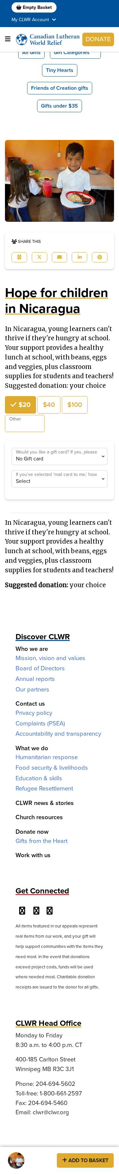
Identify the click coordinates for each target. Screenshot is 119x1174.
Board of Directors (40, 668)
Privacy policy (34, 712)
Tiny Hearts (59, 70)
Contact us (30, 703)
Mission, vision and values (50, 658)
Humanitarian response (47, 757)
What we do (32, 748)
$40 (49, 405)
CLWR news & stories (45, 802)
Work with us (33, 855)
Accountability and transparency (58, 733)
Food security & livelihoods (52, 767)
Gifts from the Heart (41, 840)
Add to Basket (87, 1160)
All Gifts (31, 52)
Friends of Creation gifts (59, 88)
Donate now (32, 831)
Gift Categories (72, 52)
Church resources (39, 817)
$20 (23, 405)
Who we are (32, 648)
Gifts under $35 (59, 106)
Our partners (32, 689)
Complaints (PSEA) (40, 723)
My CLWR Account (31, 19)
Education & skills (39, 778)
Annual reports (35, 678)
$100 (74, 405)
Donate (98, 39)
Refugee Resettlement (44, 788)
